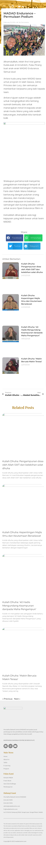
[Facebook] (6, 746)
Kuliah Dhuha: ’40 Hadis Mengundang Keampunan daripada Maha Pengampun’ (19, 606)
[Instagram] (10, 746)
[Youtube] (15, 746)
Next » (17, 699)
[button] (14, 237)
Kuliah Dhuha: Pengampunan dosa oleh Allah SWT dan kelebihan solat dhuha (22, 465)
